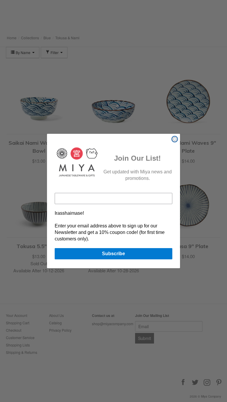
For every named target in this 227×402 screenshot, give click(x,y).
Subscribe (113, 253)
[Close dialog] (175, 139)
